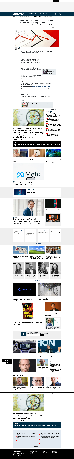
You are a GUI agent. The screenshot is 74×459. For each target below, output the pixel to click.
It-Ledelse (42, 13)
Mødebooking (33, 0)
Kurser (29, 0)
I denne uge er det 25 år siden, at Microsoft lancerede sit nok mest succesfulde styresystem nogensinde (50, 437)
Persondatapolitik (54, 451)
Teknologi (30, 13)
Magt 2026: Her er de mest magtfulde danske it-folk (23, 16)
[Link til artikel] (28, 117)
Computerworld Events (44, 452)
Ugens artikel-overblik (33, 451)
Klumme (46, 208)
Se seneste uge (36, 446)
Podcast (31, 452)
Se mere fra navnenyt (36, 280)
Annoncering (42, 0)
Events (25, 0)
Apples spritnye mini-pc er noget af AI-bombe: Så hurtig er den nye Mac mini (26, 443)
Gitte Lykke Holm (43, 275)
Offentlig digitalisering (45, 70)
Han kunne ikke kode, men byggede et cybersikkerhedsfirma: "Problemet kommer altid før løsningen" (50, 443)
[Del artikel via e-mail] (52, 27)
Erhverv (36, 13)
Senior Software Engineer (42, 233)
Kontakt (51, 0)
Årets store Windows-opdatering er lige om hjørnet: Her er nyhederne (26, 437)
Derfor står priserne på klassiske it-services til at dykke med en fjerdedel (50, 434)
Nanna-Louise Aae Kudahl (18, 275)
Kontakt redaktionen (33, 455)
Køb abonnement (56, 0)
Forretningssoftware (51, 128)
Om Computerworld (18, 0)
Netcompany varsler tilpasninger (47, 16)
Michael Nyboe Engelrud (31, 275)
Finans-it (14, 255)
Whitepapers (43, 454)
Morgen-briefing (51, 111)
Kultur (14, 320)
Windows (30, 255)
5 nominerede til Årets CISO (37, 16)
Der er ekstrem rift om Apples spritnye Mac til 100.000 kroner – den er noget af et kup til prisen (53, 125)
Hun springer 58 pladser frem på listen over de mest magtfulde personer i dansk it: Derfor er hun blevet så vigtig (49, 440)
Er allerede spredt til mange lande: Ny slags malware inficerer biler (26, 434)
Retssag (49, 118)
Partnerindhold (43, 453)
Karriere (47, 255)
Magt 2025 (15, 423)
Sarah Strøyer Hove (55, 275)
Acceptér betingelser (31, 336)
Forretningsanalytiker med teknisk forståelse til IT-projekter (18, 233)
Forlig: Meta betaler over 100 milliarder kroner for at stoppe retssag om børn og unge (52, 120)
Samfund (48, 13)
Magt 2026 (14, 217)
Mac (49, 123)
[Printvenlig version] (53, 27)
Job (22, 0)
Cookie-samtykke (54, 452)
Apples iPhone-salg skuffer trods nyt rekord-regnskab (41, 86)
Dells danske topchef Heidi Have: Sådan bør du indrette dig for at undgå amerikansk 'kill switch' (53, 130)
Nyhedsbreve (47, 0)
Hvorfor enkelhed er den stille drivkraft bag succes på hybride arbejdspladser (40, 103)
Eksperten (37, 0)
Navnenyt (31, 454)
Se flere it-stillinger (36, 243)
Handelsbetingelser (55, 454)
